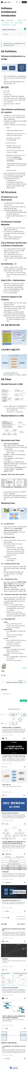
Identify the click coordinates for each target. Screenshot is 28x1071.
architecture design (18, 22)
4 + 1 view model (5, 22)
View (12, 22)
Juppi (2, 20)
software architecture (6, 24)
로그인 (24, 2)
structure (14, 24)
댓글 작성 (23, 700)
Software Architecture (8, 29)
